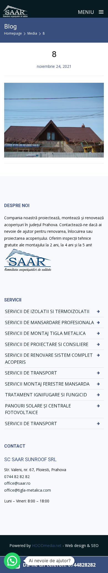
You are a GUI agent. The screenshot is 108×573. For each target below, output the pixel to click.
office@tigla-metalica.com (27, 490)
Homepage (13, 33)
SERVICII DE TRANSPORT (31, 373)
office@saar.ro (17, 483)
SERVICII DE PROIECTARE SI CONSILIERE (46, 344)
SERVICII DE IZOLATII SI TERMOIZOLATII (47, 311)
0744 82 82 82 (17, 476)
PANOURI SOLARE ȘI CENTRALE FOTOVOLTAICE (38, 409)
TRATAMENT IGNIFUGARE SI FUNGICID (46, 395)
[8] (54, 119)
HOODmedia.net (46, 545)
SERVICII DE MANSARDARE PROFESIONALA (49, 322)
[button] (12, 561)
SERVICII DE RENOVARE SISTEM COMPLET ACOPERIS (49, 358)
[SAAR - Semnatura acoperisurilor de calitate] (15, 11)
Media (32, 33)
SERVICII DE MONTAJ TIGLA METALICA (45, 333)
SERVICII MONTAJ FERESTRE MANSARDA (47, 384)
